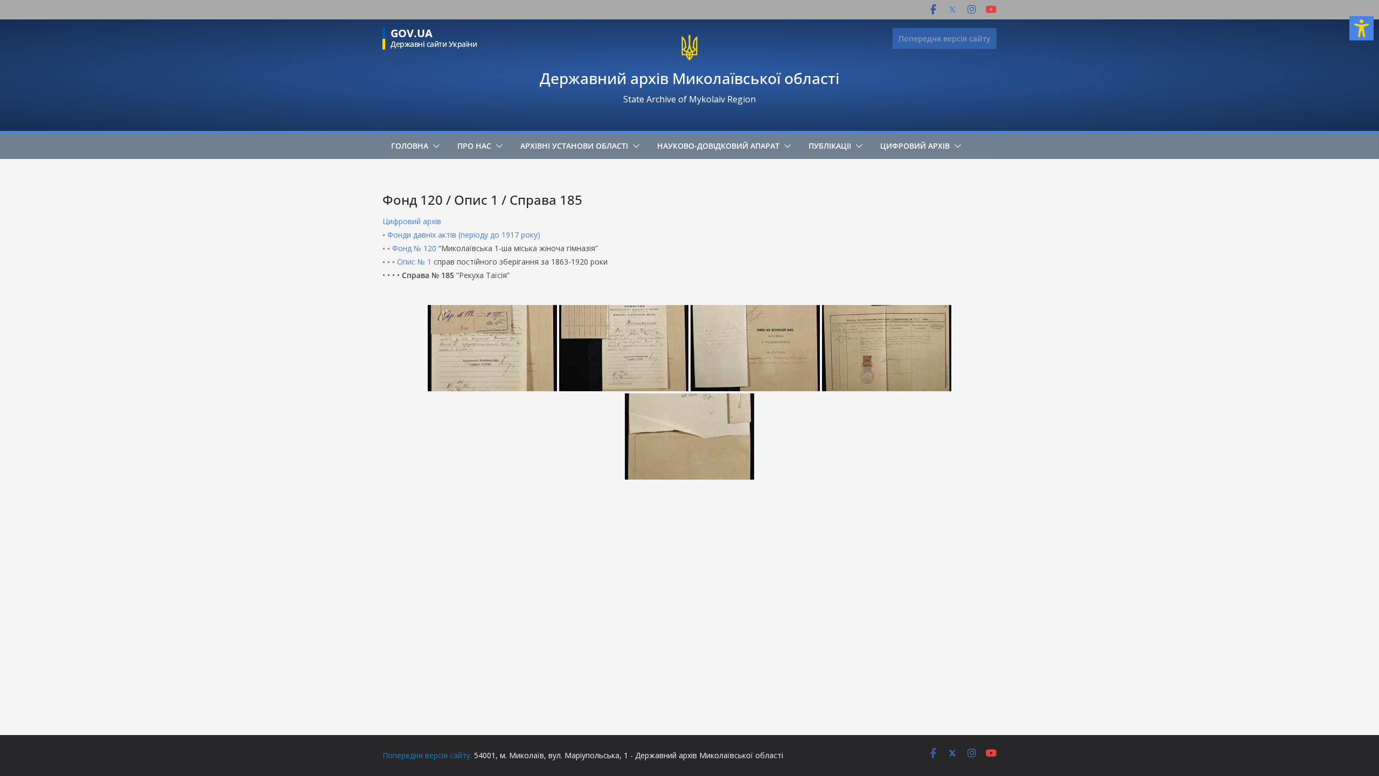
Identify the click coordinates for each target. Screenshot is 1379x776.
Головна (409, 146)
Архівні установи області (574, 146)
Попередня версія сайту (945, 38)
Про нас (474, 146)
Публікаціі (830, 146)
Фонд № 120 (414, 248)
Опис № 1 (414, 262)
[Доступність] (1361, 28)
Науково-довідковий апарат (718, 146)
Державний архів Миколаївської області (689, 78)
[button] (434, 146)
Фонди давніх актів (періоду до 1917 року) (463, 235)
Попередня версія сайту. (427, 755)
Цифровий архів (915, 146)
